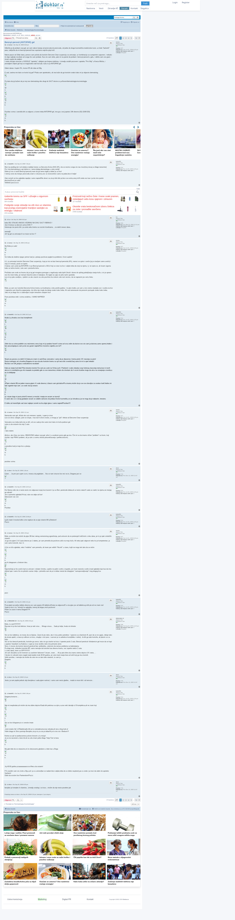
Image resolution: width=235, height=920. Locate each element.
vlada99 (13, 35)
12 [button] (136, 38)
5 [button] (131, 38)
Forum (124, 8)
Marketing (42, 899)
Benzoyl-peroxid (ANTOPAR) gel (12, 33)
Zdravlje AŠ (113, 8)
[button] (116, 38)
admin (33, 35)
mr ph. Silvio (20, 35)
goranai (38, 35)
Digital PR (66, 899)
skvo (117, 468)
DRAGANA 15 (120, 618)
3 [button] (125, 38)
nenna (118, 42)
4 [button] (128, 38)
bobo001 (118, 161)
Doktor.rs (126, 899)
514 (122, 167)
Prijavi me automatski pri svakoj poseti (72, 26)
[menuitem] (16, 22)
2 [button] (123, 38)
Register (186, 2)
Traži (145, 3)
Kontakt (134, 8)
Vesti (101, 8)
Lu (116, 217)
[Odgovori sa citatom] (110, 42)
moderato (27, 35)
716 (122, 474)
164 (122, 223)
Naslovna (90, 8)
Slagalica (145, 8)
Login (175, 2)
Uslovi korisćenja (14, 899)
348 (122, 624)
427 (122, 48)
